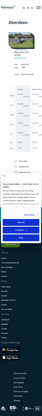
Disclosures (18, 396)
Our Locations (6, 309)
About (3, 258)
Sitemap (17, 400)
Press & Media (7, 267)
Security (4, 291)
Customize (19, 230)
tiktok (4, 337)
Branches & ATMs (8, 300)
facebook (5, 319)
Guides (4, 304)
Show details (29, 215)
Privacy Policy (19, 378)
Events (3, 271)
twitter (4, 328)
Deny (21, 238)
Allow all (21, 222)
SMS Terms (18, 387)
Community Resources (10, 262)
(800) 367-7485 (25, 65)
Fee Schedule (19, 382)
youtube (4, 333)
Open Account (10, 244)
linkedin (4, 324)
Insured (4, 295)
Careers (4, 276)
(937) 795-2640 (27, 74)
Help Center (6, 287)
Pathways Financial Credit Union (8, 7)
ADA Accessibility (21, 391)
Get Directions (20, 58)
